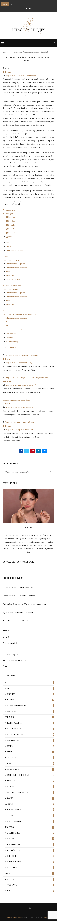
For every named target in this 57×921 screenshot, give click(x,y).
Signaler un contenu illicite (14, 660)
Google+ (12, 225)
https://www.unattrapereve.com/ (21, 385)
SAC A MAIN (30, 867)
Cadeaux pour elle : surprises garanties (22, 355)
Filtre (5, 256)
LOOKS (30, 879)
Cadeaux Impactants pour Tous (16, 400)
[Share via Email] (44, 451)
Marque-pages (10, 210)
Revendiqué (11, 337)
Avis (8, 242)
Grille (14, 348)
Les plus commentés (15, 330)
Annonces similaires (14, 250)
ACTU (29, 682)
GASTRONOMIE (30, 809)
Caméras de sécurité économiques (18, 587)
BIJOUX (30, 838)
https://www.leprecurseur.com (19, 429)
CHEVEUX (30, 763)
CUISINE (29, 804)
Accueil (5, 52)
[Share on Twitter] (26, 451)
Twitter (11, 221)
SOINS (30, 798)
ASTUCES (30, 757)
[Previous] (11, 4)
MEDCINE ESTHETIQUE (30, 775)
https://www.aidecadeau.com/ (19, 362)
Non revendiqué (13, 341)
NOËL (30, 746)
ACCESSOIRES (30, 833)
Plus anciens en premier (16, 267)
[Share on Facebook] (21, 451)
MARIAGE (29, 815)
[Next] (14, 4)
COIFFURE (30, 885)
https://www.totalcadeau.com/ (19, 407)
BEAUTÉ (29, 752)
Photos (9, 246)
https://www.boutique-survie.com (21, 75)
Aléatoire (10, 275)
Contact (6, 666)
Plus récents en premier (16, 263)
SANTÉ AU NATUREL (30, 705)
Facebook (12, 217)
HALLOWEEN (30, 740)
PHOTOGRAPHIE (30, 821)
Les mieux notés (13, 334)
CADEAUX (29, 717)
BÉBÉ (29, 688)
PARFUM (30, 786)
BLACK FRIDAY (30, 729)
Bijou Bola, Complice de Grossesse (18, 612)
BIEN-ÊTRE (29, 700)
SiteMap (47, 917)
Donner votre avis (12, 286)
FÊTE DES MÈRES (30, 734)
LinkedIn (12, 233)
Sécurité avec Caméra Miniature (17, 621)
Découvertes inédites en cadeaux (19, 422)
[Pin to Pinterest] (32, 451)
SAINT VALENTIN (30, 723)
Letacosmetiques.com (14, 917)
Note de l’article (13, 279)
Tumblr (11, 229)
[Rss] (30, 9)
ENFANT (30, 694)
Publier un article (10, 643)
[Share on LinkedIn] (38, 451)
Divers (8, 72)
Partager (8, 213)
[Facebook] (26, 9)
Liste (7, 348)
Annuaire (6, 649)
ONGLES (30, 781)
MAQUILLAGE (30, 769)
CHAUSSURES (30, 844)
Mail (10, 237)
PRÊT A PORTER (30, 862)
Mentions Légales (10, 654)
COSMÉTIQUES (30, 850)
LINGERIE (30, 856)
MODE (29, 873)
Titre (8, 271)
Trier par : (11, 260)
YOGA (29, 891)
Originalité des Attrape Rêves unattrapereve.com (26, 377)
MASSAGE (30, 711)
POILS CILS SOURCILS (30, 792)
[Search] (54, 43)
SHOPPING (29, 827)
